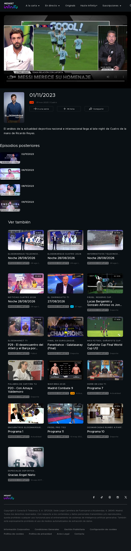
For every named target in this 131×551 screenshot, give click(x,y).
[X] (125, 497)
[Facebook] (93, 497)
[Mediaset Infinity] (11, 5)
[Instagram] (117, 497)
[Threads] (109, 497)
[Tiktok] (101, 497)
